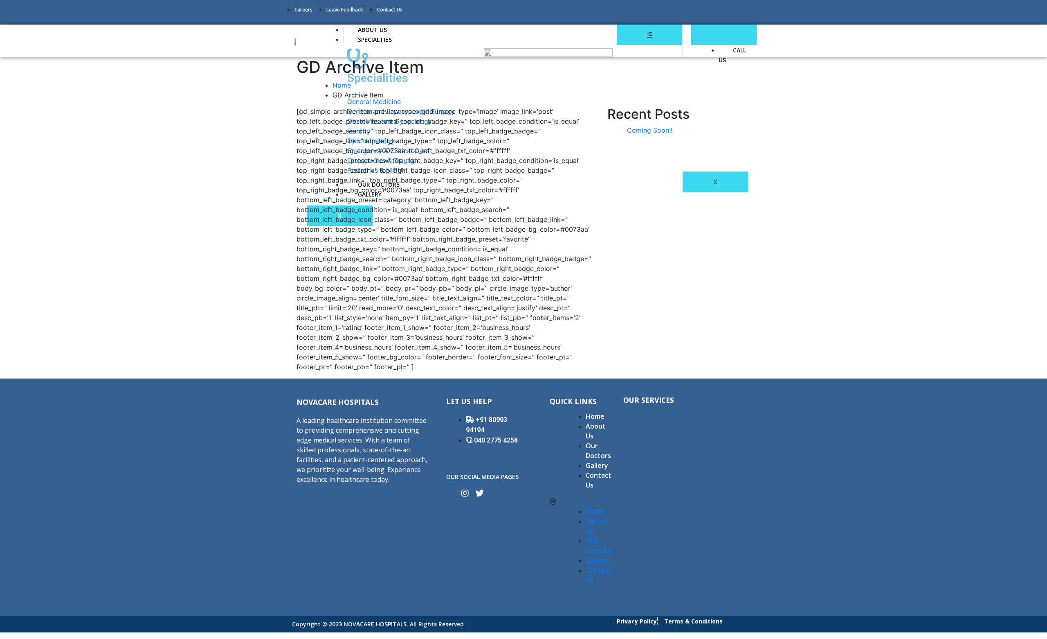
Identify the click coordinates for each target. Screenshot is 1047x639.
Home (342, 85)
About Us (596, 431)
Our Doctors (598, 450)
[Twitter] (480, 493)
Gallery (597, 465)
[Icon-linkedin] (494, 493)
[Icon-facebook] (450, 493)
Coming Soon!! (649, 130)
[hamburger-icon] (649, 35)
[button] (577, 501)
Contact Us (598, 480)
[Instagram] (465, 493)
